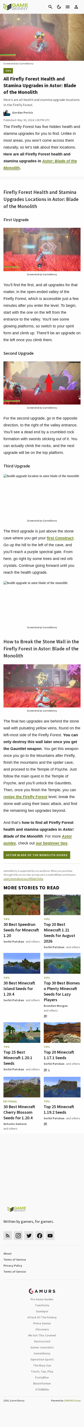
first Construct (60, 538)
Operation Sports (42, 1359)
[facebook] (39, 1235)
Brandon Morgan (56, 1006)
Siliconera (42, 1329)
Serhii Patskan (13, 941)
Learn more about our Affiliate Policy (23, 878)
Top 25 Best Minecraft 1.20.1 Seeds (17, 1057)
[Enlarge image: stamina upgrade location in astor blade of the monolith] (75, 367)
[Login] (76, 7)
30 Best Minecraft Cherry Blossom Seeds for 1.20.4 (19, 1112)
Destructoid (42, 1341)
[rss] (7, 1235)
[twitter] (28, 1235)
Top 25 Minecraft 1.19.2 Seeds (59, 1109)
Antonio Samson (15, 1124)
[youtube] (50, 1235)
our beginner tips (51, 843)
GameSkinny (42, 1353)
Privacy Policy (12, 1265)
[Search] (50, 7)
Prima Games (42, 1323)
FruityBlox (42, 1377)
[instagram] (18, 1235)
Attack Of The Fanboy (42, 1317)
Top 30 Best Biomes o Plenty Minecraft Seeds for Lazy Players (62, 991)
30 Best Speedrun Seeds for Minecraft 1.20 (21, 930)
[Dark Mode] (59, 7)
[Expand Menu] (67, 7)
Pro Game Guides (42, 1299)
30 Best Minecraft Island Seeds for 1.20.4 (19, 988)
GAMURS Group (72, 1400)
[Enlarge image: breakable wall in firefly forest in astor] (75, 670)
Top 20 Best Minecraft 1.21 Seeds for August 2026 (59, 933)
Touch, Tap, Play (42, 1371)
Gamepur (42, 1311)
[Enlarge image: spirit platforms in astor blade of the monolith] (75, 233)
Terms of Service (14, 1259)
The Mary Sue (42, 1365)
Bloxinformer (42, 1383)
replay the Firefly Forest (25, 797)
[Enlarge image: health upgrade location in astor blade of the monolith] (75, 480)
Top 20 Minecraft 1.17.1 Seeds (59, 1054)
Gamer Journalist (42, 1347)
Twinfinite (42, 1305)
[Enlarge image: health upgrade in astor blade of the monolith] (75, 586)
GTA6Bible (42, 1389)
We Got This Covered (42, 1335)
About (7, 1253)
